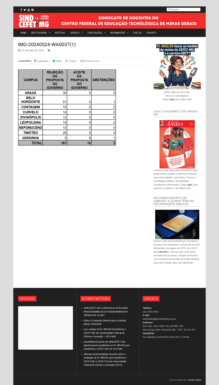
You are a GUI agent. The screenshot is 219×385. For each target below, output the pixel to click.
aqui (172, 99)
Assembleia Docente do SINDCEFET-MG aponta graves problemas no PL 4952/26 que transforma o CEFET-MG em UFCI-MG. (107, 345)
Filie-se (137, 33)
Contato (151, 33)
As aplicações (42, 61)
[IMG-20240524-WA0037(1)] (67, 144)
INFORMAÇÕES (117, 33)
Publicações (95, 33)
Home (23, 33)
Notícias (60, 33)
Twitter (59, 61)
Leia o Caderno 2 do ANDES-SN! (176, 113)
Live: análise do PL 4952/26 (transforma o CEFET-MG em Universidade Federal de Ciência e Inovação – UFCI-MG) (105, 333)
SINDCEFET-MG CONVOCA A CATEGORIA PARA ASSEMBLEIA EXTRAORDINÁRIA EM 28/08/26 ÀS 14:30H (106, 312)
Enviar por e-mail (91, 61)
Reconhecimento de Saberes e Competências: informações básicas (174, 201)
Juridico (75, 33)
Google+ (73, 61)
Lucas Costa (194, 380)
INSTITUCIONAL (39, 33)
